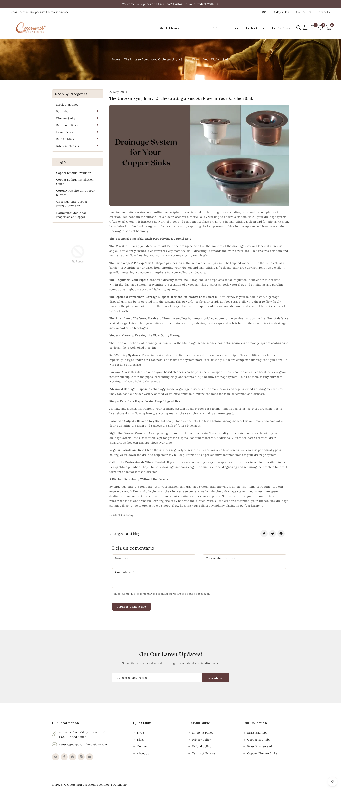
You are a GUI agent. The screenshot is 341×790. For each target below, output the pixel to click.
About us (143, 753)
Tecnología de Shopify (112, 784)
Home (116, 59)
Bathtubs (62, 111)
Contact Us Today (121, 515)
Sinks (234, 28)
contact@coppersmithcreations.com (83, 744)
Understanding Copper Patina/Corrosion (71, 204)
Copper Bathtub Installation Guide (75, 182)
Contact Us (303, 12)
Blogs (140, 739)
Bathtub (215, 28)
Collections (255, 28)
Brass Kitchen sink (260, 746)
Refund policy (201, 746)
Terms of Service (203, 753)
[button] (298, 27)
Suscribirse (215, 678)
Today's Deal (281, 12)
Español (322, 12)
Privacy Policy (201, 739)
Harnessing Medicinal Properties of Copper (71, 215)
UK (252, 12)
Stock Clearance (67, 104)
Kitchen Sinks (65, 118)
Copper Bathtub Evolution (73, 173)
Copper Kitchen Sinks (262, 753)
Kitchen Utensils (67, 146)
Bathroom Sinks (67, 125)
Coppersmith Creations (80, 784)
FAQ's (141, 732)
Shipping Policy (202, 732)
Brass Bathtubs (257, 732)
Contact (142, 746)
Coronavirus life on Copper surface (75, 193)
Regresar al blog (127, 534)
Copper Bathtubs (258, 739)
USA (264, 12)
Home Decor (64, 132)
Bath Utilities (65, 139)
